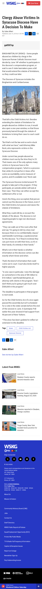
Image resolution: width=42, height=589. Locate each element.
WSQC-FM (7, 490)
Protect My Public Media (12, 537)
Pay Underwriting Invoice (12, 560)
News (11, 328)
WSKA (24, 490)
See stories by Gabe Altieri (12, 354)
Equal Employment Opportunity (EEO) (17, 532)
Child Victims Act (25, 328)
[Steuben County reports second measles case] (9, 378)
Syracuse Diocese (15, 333)
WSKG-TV (18, 490)
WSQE (26, 488)
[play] (3, 586)
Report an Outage (10, 551)
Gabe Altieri (8, 349)
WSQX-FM (14, 488)
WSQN (13, 490)
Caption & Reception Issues (13, 546)
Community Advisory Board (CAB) (15, 508)
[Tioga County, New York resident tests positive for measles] (9, 426)
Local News (20, 374)
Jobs (6, 513)
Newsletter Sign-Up (10, 555)
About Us (7, 494)
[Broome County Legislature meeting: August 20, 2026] (9, 394)
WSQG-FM (20, 488)
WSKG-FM (7, 488)
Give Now (34, 3)
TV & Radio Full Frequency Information (17, 541)
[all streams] (39, 586)
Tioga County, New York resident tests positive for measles (27, 427)
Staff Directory (9, 523)
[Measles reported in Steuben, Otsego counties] (9, 410)
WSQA (31, 488)
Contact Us (8, 518)
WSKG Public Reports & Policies (14, 527)
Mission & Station (10, 499)
